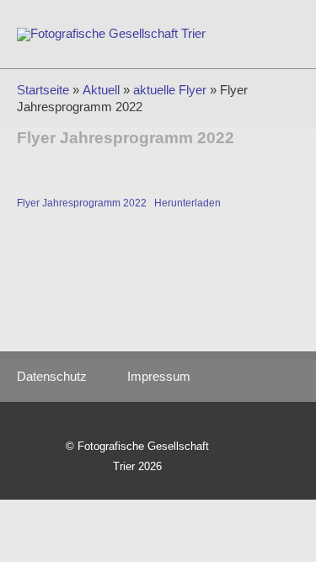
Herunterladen (187, 202)
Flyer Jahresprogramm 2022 (82, 202)
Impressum (158, 376)
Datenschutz (60, 376)
